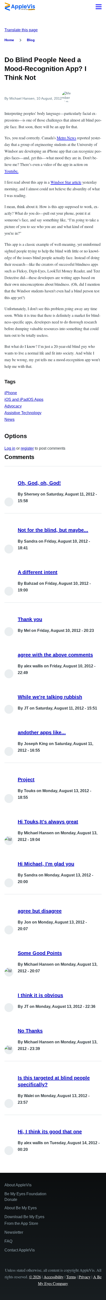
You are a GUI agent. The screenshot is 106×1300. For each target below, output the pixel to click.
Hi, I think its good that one (50, 1131)
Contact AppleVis (19, 1250)
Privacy (84, 1276)
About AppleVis (18, 1185)
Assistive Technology (22, 413)
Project (26, 779)
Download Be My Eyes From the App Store (24, 1220)
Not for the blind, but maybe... (53, 530)
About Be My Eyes (20, 1208)
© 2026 (35, 1276)
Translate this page (21, 30)
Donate (10, 1199)
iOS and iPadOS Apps (23, 399)
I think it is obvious (40, 995)
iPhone (10, 393)
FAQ (8, 1241)
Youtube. (11, 171)
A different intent (37, 572)
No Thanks (30, 1030)
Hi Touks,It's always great (48, 821)
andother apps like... (42, 732)
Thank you (30, 619)
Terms (71, 1276)
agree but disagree (40, 911)
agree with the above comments (55, 655)
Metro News (66, 137)
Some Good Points (40, 953)
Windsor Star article (66, 182)
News (9, 419)
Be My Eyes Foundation (25, 1194)
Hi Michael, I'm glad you (46, 864)
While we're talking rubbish (50, 697)
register (27, 448)
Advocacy (13, 406)
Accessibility (54, 1276)
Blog (31, 40)
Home (9, 40)
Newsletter (13, 1232)
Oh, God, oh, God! (39, 483)
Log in (9, 448)
